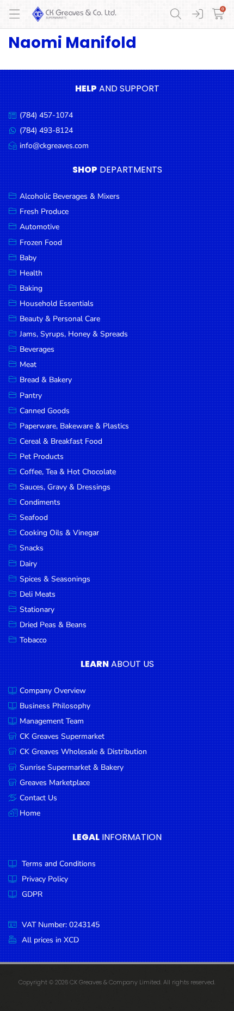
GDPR (32, 894)
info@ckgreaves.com (54, 145)
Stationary (37, 609)
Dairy (28, 564)
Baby (28, 258)
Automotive (39, 227)
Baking (31, 288)
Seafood (34, 517)
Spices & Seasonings (55, 579)
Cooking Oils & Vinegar (59, 533)
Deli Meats (38, 594)
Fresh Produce (44, 211)
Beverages (37, 349)
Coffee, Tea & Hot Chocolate (68, 472)
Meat (28, 364)
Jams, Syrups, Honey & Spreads (74, 334)
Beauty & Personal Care (60, 319)
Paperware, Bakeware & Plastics (74, 426)
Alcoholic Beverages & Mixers (70, 196)
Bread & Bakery (46, 380)
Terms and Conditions (59, 864)
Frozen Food (41, 242)
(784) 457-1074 (46, 115)
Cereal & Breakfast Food (61, 441)
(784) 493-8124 (46, 130)
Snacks (32, 548)
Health (31, 273)
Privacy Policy (45, 879)
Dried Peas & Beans (53, 625)
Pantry (31, 395)
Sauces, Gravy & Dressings (65, 487)
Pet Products (42, 456)
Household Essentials (57, 303)
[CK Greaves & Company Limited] (74, 14)
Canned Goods (45, 411)
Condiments (40, 502)
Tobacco (33, 640)
